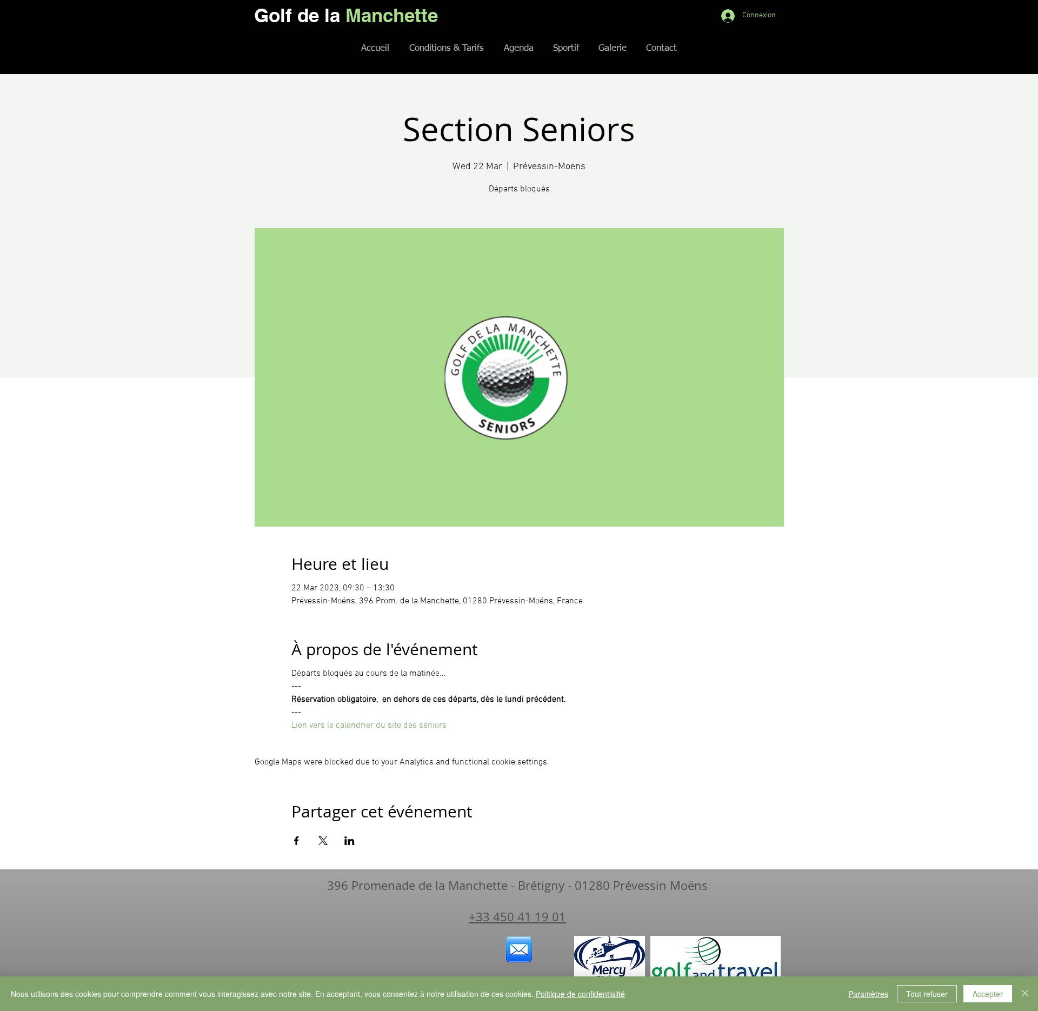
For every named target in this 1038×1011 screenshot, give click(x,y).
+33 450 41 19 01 (517, 916)
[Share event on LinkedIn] (349, 840)
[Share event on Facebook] (296, 840)
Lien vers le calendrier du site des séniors (369, 725)
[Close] (1025, 993)
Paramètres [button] (868, 993)
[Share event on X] (323, 840)
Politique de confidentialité (580, 993)
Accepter (988, 993)
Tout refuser (927, 993)
